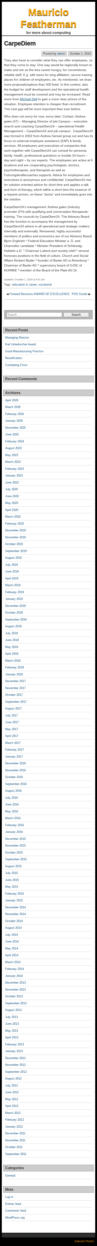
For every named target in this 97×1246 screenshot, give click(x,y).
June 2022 (12, 482)
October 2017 (14, 694)
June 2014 (12, 941)
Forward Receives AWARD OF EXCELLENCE (39, 294)
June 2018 (12, 640)
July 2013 (11, 1017)
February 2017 (14, 749)
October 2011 (14, 1147)
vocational (45, 284)
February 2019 (14, 592)
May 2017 (11, 729)
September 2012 (16, 1071)
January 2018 (14, 674)
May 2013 (11, 1030)
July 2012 (11, 1085)
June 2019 (12, 571)
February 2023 (14, 468)
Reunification (13, 358)
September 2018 (16, 619)
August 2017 (13, 708)
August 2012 (13, 1078)
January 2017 (14, 756)
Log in (9, 1197)
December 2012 (15, 1058)
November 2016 (15, 770)
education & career (24, 284)
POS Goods (80, 294)
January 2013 (14, 1051)
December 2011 (15, 1133)
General (10, 1175)
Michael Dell (28, 99)
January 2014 (14, 976)
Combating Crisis (16, 365)
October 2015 (14, 852)
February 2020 (14, 523)
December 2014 (15, 907)
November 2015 (15, 845)
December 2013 (15, 982)
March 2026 (13, 407)
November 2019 (15, 537)
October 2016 (14, 777)
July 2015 (11, 873)
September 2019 (16, 551)
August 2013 (13, 1010)
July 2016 (11, 797)
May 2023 (11, 455)
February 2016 (14, 825)
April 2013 (11, 1037)
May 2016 (11, 811)
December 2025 (15, 427)
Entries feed (13, 1204)
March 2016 (13, 818)
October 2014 (14, 921)
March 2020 (13, 516)
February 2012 (14, 1119)
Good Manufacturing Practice (24, 351)
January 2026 (14, 420)
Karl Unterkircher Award (20, 344)
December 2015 (15, 838)
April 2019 (11, 578)
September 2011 (15, 1154)
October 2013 (14, 996)
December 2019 (15, 530)
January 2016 (14, 832)
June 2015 (12, 880)
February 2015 (14, 893)
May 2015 (11, 886)
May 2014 (11, 948)
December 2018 (15, 605)
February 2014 (14, 969)
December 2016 (15, 763)
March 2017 (13, 743)
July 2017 (11, 715)
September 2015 (16, 859)
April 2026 (11, 400)
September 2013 (16, 1003)
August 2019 (13, 557)
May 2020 (11, 503)
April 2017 (11, 736)
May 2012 (11, 1099)
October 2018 (14, 612)
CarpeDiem (20, 43)
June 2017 (12, 722)
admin (61, 53)
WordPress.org (15, 1217)
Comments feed (15, 1210)
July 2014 (11, 934)
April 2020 (11, 510)
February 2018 (14, 667)
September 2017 (16, 701)
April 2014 (11, 955)
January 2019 (14, 599)
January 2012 (14, 1126)
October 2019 (14, 544)
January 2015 (14, 900)
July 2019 (11, 564)
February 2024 (14, 441)
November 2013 (15, 989)
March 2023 (13, 461)
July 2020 (11, 489)
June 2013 (12, 1023)
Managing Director (17, 337)
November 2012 (15, 1064)
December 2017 (15, 681)
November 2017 (15, 688)
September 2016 (16, 784)
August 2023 (13, 448)
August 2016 (13, 790)
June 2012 (12, 1092)
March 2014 (13, 962)
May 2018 (11, 647)
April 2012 (11, 1106)
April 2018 (11, 653)
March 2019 (13, 585)
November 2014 (15, 914)
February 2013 (14, 1044)
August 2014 (13, 927)
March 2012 (13, 1113)
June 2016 (12, 804)
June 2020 (12, 496)
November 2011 (15, 1140)
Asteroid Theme (84, 1241)
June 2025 (12, 434)
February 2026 (14, 414)
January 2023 (14, 475)
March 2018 (13, 660)
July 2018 (11, 633)
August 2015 (13, 866)
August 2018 (13, 626)
